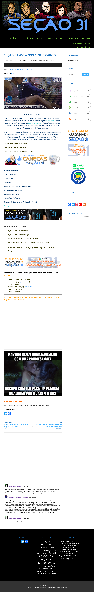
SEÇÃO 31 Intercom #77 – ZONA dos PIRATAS (69, 552)
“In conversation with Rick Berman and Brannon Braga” (32, 242)
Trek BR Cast (71, 38)
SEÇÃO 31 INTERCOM (45, 561)
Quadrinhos (40, 553)
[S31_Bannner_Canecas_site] (33, 166)
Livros (50, 550)
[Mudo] (54, 65)
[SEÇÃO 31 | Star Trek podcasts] (47, 35)
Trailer (6, 206)
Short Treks (47, 566)
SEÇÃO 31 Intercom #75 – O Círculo (69, 559)
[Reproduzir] (6, 65)
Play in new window (16, 69)
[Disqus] (33, 459)
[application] (33, 65)
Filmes (40, 550)
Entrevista (46, 547)
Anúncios (40, 541)
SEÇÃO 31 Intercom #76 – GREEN (69, 556)
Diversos (43, 544)
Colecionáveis (52, 541)
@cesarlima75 (24, 282)
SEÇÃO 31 (14, 38)
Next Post (48, 424)
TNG (45, 571)
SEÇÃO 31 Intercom (32, 38)
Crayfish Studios (86, 216)
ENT (49, 60)
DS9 (49, 544)
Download (28, 69)
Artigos (45, 541)
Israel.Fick (28, 287)
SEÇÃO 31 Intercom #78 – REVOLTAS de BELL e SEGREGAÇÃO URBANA (69, 547)
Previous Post (16, 424)
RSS (12, 73)
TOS (49, 571)
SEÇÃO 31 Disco (54, 38)
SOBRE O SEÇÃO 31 (81, 43)
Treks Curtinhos (46, 574)
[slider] (58, 64)
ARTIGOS (86, 38)
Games (46, 550)
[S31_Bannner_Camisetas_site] (33, 221)
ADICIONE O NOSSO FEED (13, 402)
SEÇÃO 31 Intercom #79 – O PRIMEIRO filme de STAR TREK (69, 542)
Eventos (52, 547)
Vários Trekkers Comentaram (37, 60)
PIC (54, 550)
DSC (54, 544)
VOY (54, 573)
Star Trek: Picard (46, 567)
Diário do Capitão (35, 123)
